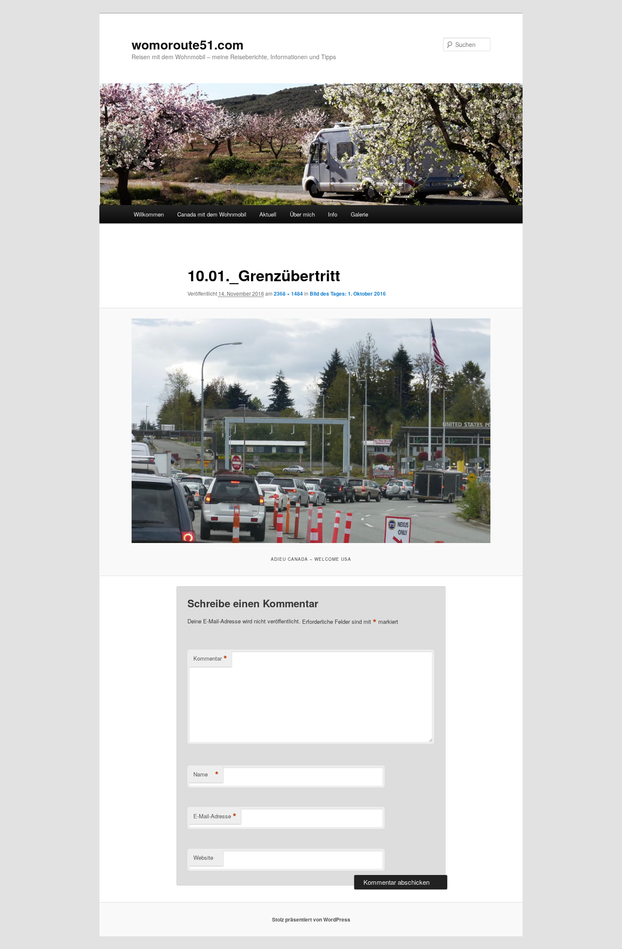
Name (206, 774)
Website (203, 857)
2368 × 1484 (288, 293)
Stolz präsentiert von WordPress (311, 919)
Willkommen (149, 214)
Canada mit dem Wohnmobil (211, 214)
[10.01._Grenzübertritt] (311, 430)
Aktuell (267, 214)
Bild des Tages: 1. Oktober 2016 (348, 293)
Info (332, 214)
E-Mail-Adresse (215, 816)
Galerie (359, 214)
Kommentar (210, 658)
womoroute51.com (188, 44)
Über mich (302, 214)
